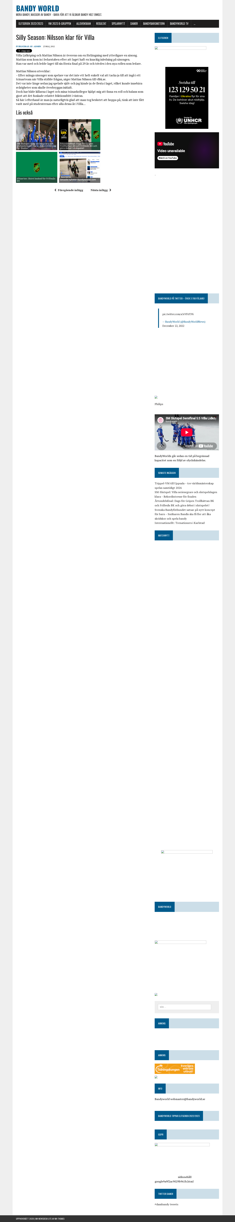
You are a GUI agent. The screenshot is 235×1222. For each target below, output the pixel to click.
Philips (159, 404)
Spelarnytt (118, 23)
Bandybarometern (154, 23)
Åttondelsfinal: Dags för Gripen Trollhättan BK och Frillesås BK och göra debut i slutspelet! (78, 146)
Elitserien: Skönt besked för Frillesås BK (36, 179)
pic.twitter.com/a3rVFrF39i (178, 314)
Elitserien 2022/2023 (31, 23)
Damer (134, 23)
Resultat (101, 23)
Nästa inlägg (99, 190)
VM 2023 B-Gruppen (59, 23)
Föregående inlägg (70, 190)
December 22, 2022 (173, 325)
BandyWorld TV (179, 23)
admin (37, 46)
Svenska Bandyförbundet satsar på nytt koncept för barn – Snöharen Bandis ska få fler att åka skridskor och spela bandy (185, 514)
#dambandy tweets (166, 1204)
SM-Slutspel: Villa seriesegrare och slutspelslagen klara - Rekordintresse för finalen (36, 146)
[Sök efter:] (184, 1007)
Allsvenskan (83, 23)
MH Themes (60, 1218)
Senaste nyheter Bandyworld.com (78, 179)
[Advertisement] (187, 201)
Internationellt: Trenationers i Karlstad (180, 523)
